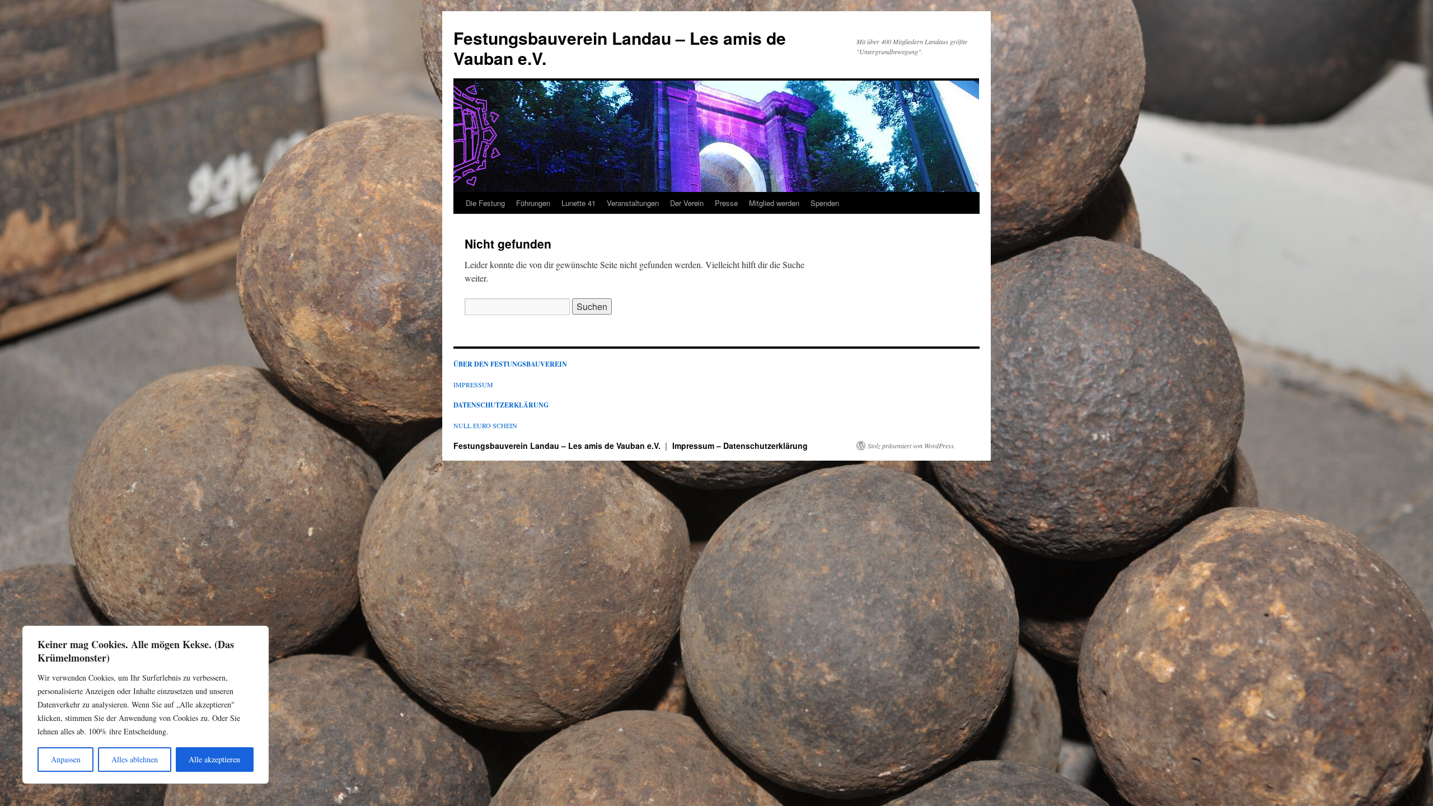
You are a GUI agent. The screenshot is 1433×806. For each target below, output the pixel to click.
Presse (726, 203)
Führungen (533, 203)
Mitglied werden (774, 203)
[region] (145, 705)
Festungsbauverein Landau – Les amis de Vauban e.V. (619, 48)
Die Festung (485, 203)
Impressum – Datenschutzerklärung (740, 445)
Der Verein (687, 203)
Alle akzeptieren (214, 759)
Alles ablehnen (134, 759)
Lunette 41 (578, 203)
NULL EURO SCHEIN (485, 425)
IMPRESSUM (473, 384)
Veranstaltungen (633, 203)
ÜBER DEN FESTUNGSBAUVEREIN (510, 364)
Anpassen (66, 759)
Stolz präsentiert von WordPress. (912, 445)
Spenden (825, 203)
